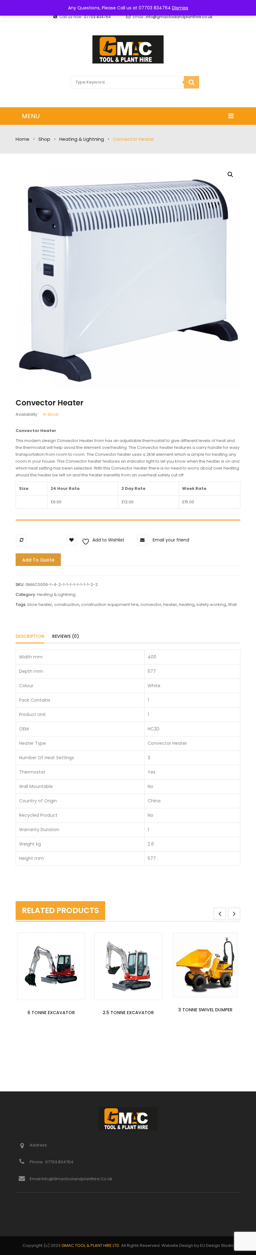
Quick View (51, 967)
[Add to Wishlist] (38, 1041)
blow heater (39, 604)
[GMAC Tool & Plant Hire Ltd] (128, 49)
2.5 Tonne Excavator (128, 1012)
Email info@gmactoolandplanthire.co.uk (71, 1179)
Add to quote (38, 560)
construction (66, 604)
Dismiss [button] (180, 8)
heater (170, 604)
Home (22, 139)
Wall (232, 604)
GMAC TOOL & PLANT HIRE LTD (90, 1245)
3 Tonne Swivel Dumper (205, 1010)
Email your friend (171, 540)
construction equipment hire (110, 604)
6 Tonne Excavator (51, 1012)
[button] (230, 174)
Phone (37, 1162)
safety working (211, 604)
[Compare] (64, 1041)
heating (186, 604)
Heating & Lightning (81, 139)
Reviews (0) (65, 636)
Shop (44, 139)
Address (38, 1145)
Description (30, 636)
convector (150, 604)
